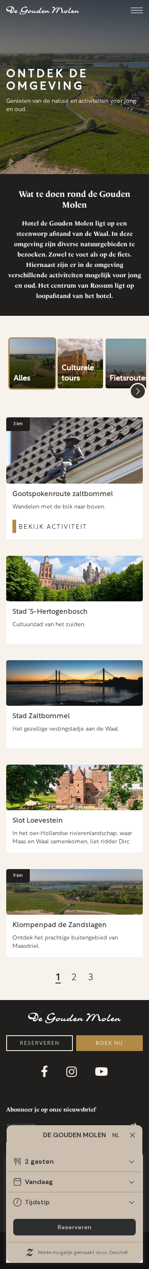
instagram (71, 1071)
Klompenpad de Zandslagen (59, 925)
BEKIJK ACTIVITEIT (53, 527)
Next (138, 391)
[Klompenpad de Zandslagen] (74, 892)
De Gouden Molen (42, 10)
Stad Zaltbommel (41, 716)
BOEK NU (109, 1043)
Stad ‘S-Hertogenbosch (50, 611)
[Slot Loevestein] (74, 787)
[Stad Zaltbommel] (74, 683)
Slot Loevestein (37, 820)
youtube (101, 1071)
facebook (44, 1071)
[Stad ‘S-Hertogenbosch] (74, 578)
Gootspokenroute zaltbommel (62, 494)
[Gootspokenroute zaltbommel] (74, 450)
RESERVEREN (40, 1043)
